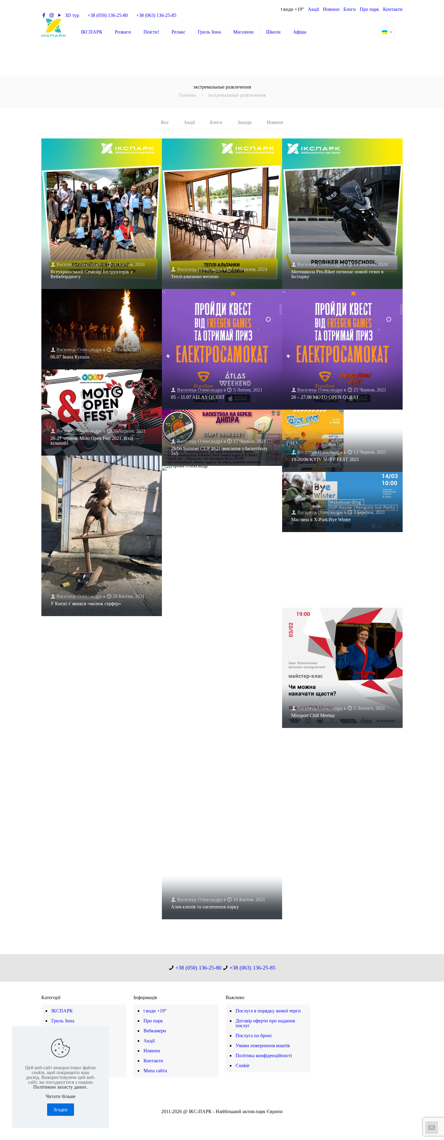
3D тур (72, 15)
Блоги (349, 9)
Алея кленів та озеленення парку (205, 906)
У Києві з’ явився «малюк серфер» (85, 603)
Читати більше (61, 1096)
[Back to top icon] (415, 1127)
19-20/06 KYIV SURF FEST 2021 (325, 459)
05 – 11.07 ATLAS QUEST (198, 397)
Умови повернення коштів (263, 1045)
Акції (313, 9)
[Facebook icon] (212, 1119)
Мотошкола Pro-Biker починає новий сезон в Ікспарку (337, 274)
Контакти (393, 9)
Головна (187, 95)
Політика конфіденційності (264, 1055)
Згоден (60, 1109)
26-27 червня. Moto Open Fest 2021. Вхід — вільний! (94, 441)
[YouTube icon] (219, 1119)
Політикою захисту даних (59, 1087)
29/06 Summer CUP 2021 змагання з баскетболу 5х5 (219, 451)
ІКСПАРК (62, 1010)
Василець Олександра (79, 264)
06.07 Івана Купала (69, 356)
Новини (331, 9)
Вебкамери (154, 1030)
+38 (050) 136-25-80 (108, 15)
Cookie (242, 1065)
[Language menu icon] (386, 32)
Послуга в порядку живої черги (268, 1010)
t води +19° (292, 9)
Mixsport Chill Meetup (313, 715)
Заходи (244, 122)
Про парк (369, 9)
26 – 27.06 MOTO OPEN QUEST (325, 397)
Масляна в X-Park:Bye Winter (321, 519)
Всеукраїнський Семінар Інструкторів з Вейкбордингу (91, 274)
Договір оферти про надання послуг (265, 1023)
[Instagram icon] (225, 1119)
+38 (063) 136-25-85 (156, 15)
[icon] (231, 1119)
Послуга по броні (254, 1035)
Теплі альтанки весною (194, 276)
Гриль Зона (62, 1020)
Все (165, 122)
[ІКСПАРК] (53, 27)
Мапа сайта (155, 1070)
